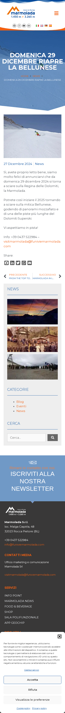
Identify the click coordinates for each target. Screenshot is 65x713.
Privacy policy (39, 708)
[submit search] (52, 437)
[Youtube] (24, 26)
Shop (9, 612)
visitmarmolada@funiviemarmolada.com (30, 574)
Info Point (13, 595)
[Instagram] (19, 26)
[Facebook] (14, 26)
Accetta (32, 679)
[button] (59, 636)
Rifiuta (32, 689)
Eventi (21, 406)
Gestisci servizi (31, 670)
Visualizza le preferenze (33, 699)
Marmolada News (19, 601)
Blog (20, 401)
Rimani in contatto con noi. (33, 479)
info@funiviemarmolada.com (24, 544)
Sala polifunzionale (22, 617)
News (36, 76)
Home (25, 76)
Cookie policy (23, 708)
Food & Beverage (18, 606)
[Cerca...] (26, 437)
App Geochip (15, 622)
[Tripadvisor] (29, 26)
